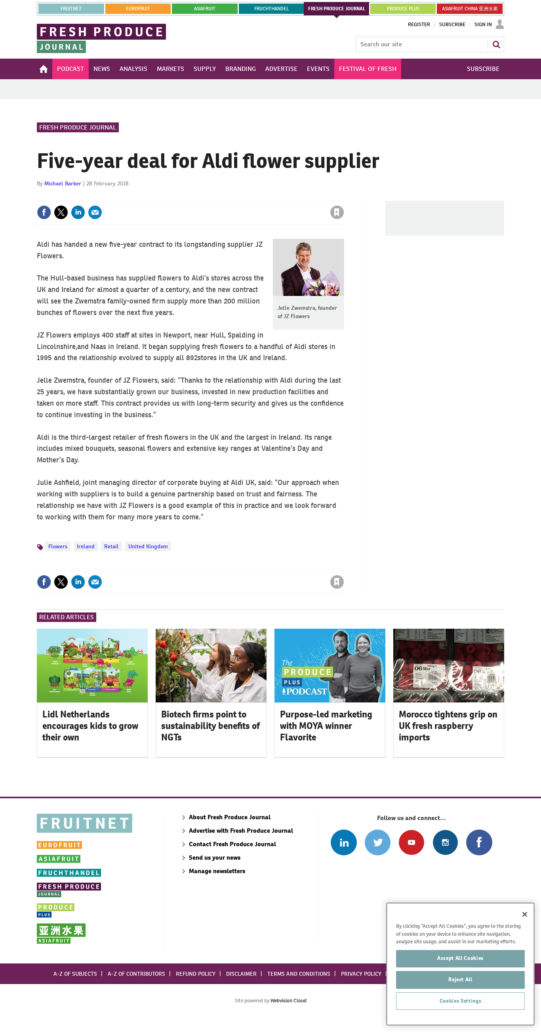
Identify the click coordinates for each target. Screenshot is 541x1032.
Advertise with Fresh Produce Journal (241, 830)
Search (496, 44)
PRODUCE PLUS (403, 9)
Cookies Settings (461, 1001)
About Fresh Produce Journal (229, 817)
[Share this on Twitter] (61, 212)
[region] (460, 964)
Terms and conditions (298, 973)
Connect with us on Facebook (479, 842)
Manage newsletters (217, 871)
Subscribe (452, 24)
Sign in (242, 196)
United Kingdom (148, 546)
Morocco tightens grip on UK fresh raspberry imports (448, 725)
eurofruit (138, 9)
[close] (343, 196)
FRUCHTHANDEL (271, 9)
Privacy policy (361, 973)
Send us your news (214, 857)
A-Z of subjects (75, 973)
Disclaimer (241, 973)
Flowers (57, 546)
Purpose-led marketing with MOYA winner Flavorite (326, 725)
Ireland (86, 546)
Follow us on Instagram (445, 842)
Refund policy (195, 973)
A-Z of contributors (136, 973)
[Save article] (337, 212)
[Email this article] (95, 212)
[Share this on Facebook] (44, 212)
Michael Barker (62, 183)
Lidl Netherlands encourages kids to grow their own (90, 725)
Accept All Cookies (460, 958)
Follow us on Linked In (343, 842)
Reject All (460, 979)
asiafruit (204, 9)
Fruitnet (71, 9)
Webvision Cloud (288, 1000)
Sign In (483, 24)
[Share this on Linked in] (78, 212)
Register (419, 24)
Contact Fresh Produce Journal (232, 844)
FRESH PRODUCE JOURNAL (337, 9)
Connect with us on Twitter (378, 842)
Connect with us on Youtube (411, 842)
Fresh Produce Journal (77, 127)
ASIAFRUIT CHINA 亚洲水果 (470, 9)
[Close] (524, 914)
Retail (111, 546)
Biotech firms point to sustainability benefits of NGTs (210, 725)
